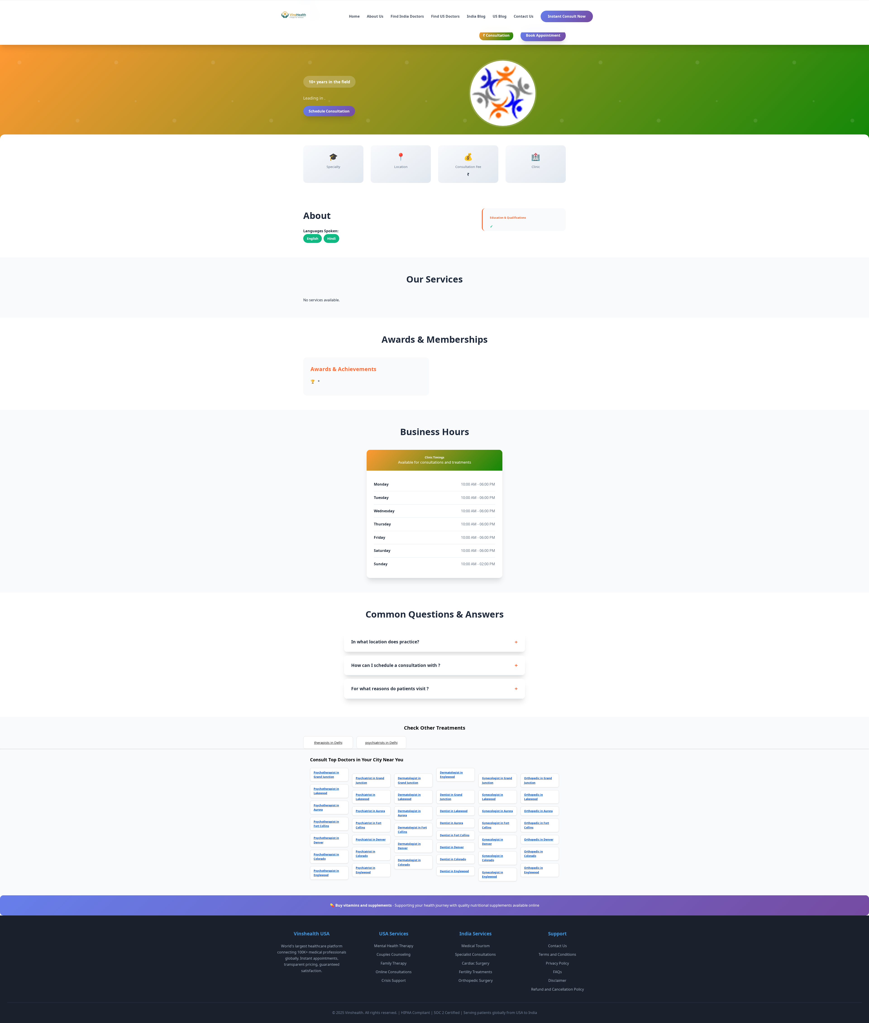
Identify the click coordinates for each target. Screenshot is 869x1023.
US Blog (499, 16)
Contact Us (523, 16)
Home (354, 16)
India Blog (476, 16)
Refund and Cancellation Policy (557, 989)
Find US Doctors (445, 16)
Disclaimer (557, 980)
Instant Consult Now (567, 16)
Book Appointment (543, 35)
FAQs (557, 971)
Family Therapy (393, 963)
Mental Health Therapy (393, 945)
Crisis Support (394, 980)
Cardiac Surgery (475, 963)
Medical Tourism (475, 945)
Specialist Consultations (475, 954)
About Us (375, 16)
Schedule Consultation (329, 111)
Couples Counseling (394, 954)
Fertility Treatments (475, 971)
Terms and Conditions (557, 954)
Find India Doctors (407, 16)
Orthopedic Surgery (475, 980)
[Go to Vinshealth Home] (293, 17)
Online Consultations (394, 971)
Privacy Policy (557, 963)
